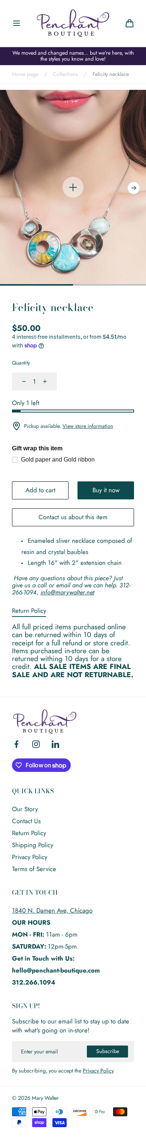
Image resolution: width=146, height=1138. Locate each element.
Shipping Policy (32, 844)
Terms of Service (34, 868)
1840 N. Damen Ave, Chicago (52, 910)
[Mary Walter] (73, 23)
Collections (65, 74)
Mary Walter (45, 1098)
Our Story (25, 808)
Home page (25, 74)
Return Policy (29, 610)
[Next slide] (133, 188)
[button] (16, 23)
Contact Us (26, 820)
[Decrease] (19, 381)
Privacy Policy (29, 856)
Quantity (21, 362)
